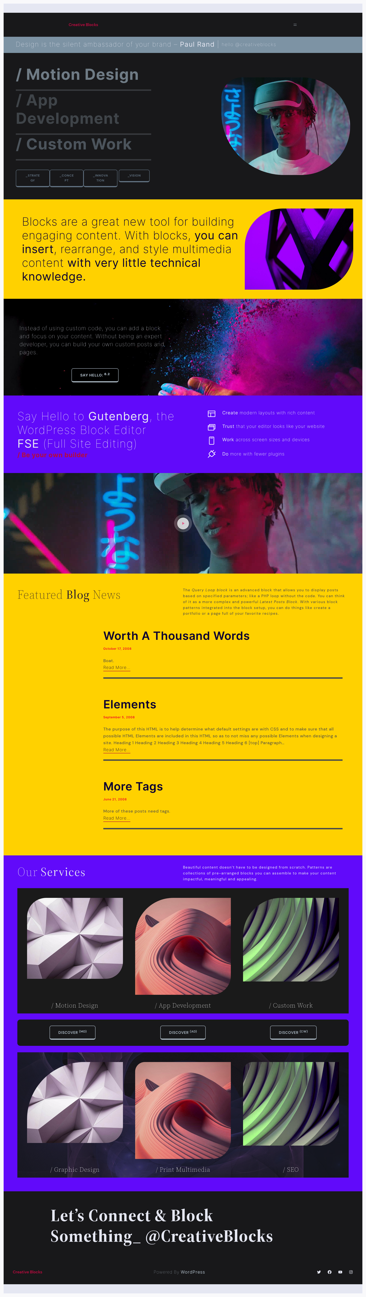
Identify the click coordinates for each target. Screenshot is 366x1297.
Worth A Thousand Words (176, 636)
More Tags (133, 786)
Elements (130, 704)
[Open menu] (295, 24)
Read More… (116, 667)
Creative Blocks (83, 24)
